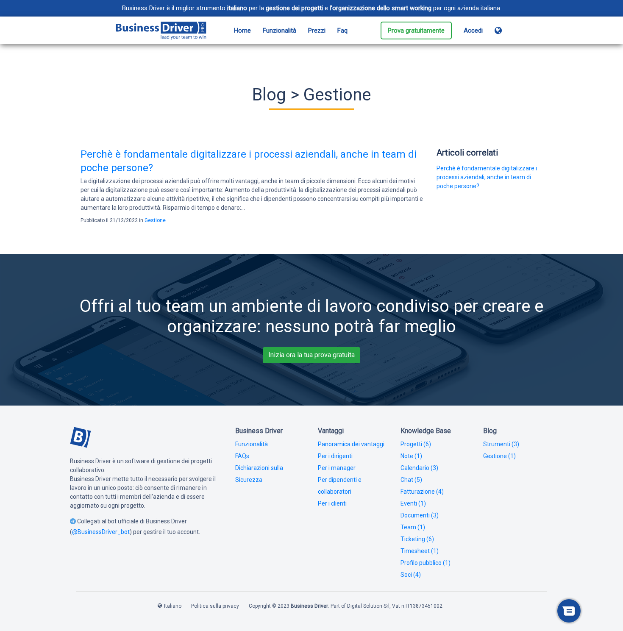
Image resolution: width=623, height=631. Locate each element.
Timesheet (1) (419, 551)
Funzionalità (279, 30)
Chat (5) (411, 479)
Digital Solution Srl (368, 606)
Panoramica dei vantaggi (351, 444)
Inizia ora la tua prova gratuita (311, 355)
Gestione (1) (499, 456)
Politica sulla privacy (215, 606)
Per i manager (337, 467)
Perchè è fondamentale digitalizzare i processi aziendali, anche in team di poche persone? (487, 177)
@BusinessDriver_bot (101, 531)
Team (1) (412, 527)
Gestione (155, 220)
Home (242, 30)
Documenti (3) (419, 515)
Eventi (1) (413, 503)
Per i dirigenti (335, 456)
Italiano (172, 606)
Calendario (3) (419, 467)
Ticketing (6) (417, 539)
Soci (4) (410, 574)
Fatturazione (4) (422, 491)
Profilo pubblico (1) (425, 562)
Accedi (473, 30)
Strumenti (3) (501, 444)
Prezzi (316, 30)
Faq (342, 30)
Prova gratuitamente (416, 30)
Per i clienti (332, 503)
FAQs (242, 456)
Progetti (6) (415, 444)
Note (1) (411, 456)
